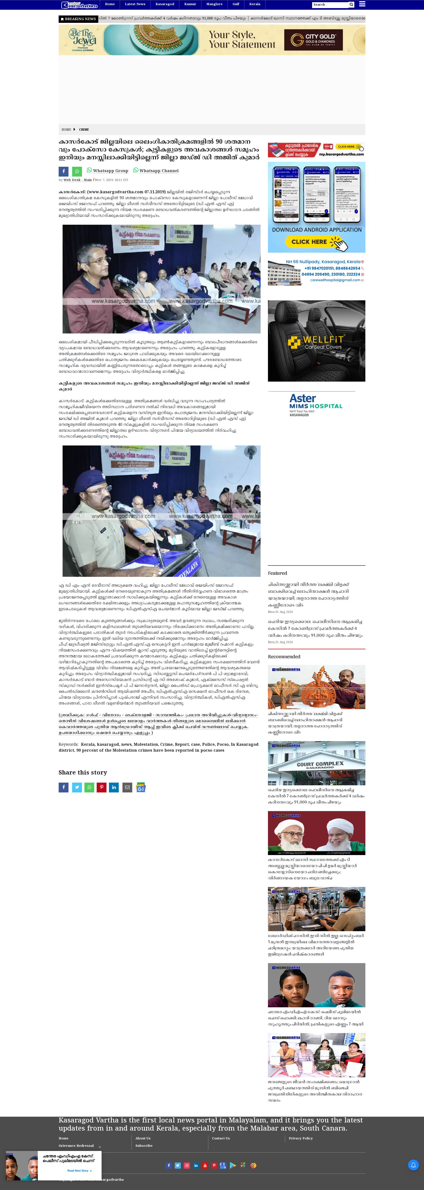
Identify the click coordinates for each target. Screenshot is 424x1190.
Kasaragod (165, 4)
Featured (277, 574)
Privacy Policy (301, 1139)
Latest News (135, 4)
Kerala (254, 4)
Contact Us (221, 1139)
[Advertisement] (206, 89)
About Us (143, 1139)
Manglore (214, 4)
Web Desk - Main (78, 180)
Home (110, 4)
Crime (84, 130)
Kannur (190, 4)
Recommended (284, 657)
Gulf (236, 4)
